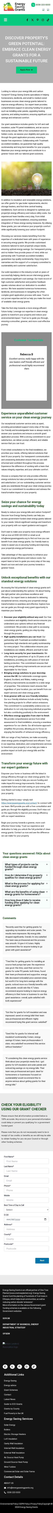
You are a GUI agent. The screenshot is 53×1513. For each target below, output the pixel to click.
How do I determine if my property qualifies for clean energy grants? (23, 876)
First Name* (9, 1156)
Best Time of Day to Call (14, 1205)
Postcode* (8, 1244)
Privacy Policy (36, 1503)
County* (7, 1234)
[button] (13, 20)
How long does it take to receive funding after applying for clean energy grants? (22, 902)
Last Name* (9, 1166)
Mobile (7, 1195)
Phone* (7, 1185)
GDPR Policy (24, 1503)
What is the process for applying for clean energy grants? (24, 885)
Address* (8, 1224)
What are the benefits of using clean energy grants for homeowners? (25, 893)
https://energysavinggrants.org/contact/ (19, 803)
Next (42, 1260)
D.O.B (6, 1215)
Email (6, 1176)
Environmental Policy (9, 1503)
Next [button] (50, 375)
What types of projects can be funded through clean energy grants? (21, 867)
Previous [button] (3, 375)
